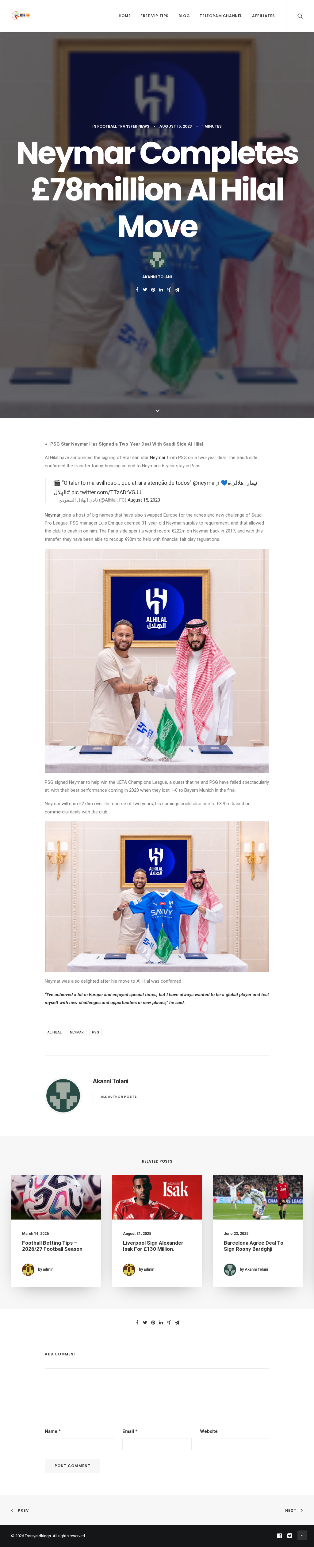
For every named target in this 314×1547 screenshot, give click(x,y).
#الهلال (62, 492)
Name (53, 1431)
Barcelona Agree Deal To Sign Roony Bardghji (253, 1246)
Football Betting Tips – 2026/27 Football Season (52, 1246)
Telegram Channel (221, 15)
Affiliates (263, 15)
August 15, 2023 (144, 500)
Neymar (158, 457)
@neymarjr (206, 483)
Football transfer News (123, 126)
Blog (184, 15)
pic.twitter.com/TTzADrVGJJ (106, 492)
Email (129, 1431)
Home (125, 15)
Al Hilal (55, 1032)
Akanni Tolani (157, 276)
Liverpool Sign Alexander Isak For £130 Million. (153, 1246)
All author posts (119, 1096)
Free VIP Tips (154, 15)
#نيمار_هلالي (242, 483)
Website (209, 1431)
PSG (95, 1032)
